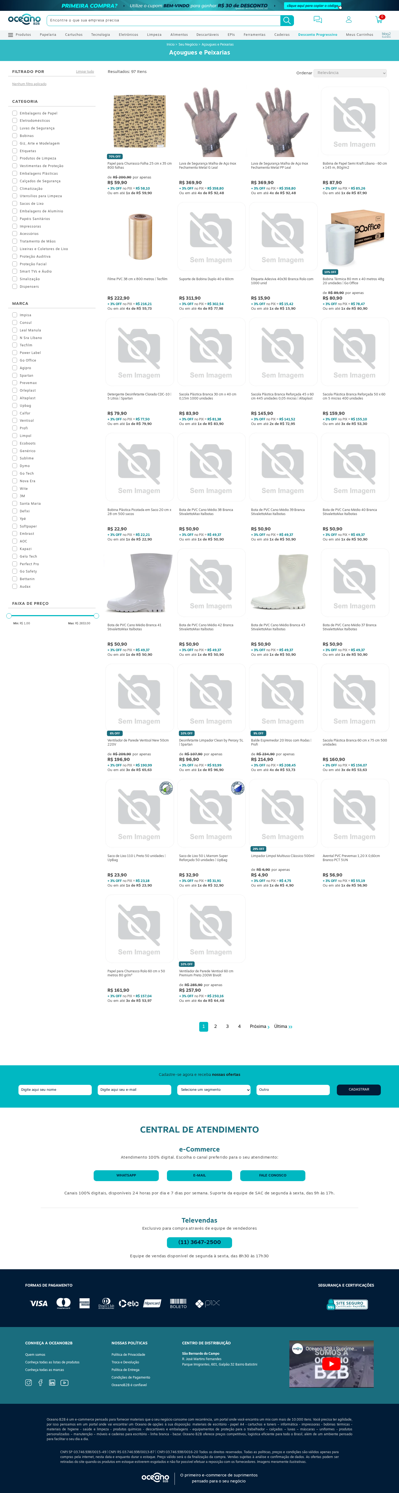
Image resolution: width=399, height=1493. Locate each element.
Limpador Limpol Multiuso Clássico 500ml (282, 856)
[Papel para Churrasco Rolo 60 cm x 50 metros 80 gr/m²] (139, 930)
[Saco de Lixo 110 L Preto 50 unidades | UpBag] (139, 814)
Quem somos (35, 1355)
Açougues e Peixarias (218, 44)
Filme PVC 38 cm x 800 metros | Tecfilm (137, 279)
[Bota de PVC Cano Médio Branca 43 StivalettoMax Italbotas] (283, 584)
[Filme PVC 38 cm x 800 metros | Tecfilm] (139, 237)
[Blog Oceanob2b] (386, 35)
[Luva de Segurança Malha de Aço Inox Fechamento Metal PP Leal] (283, 122)
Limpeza (154, 35)
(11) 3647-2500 (199, 1242)
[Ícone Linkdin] (52, 1384)
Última (280, 1027)
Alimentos (179, 35)
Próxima (258, 1027)
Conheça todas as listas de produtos (52, 1362)
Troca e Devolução (125, 1362)
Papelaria (48, 35)
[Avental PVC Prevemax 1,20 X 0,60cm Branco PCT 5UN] (355, 814)
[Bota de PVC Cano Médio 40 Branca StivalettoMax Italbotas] (355, 468)
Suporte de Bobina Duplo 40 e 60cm (206, 279)
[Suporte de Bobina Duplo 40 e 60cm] (211, 237)
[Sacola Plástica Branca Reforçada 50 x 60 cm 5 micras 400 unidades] (355, 353)
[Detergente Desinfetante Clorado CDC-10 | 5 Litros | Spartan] (139, 353)
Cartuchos (74, 35)
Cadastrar (359, 1089)
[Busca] (287, 20)
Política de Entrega (126, 1370)
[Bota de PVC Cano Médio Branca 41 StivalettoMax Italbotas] (139, 584)
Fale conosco (272, 1175)
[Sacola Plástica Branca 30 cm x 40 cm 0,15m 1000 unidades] (211, 353)
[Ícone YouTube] (64, 1385)
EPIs (231, 35)
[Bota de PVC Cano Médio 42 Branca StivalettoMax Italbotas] (211, 584)
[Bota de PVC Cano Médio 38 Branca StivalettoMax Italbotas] (211, 468)
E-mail (199, 1175)
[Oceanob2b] (24, 21)
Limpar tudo (85, 71)
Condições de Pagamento (131, 1377)
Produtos (23, 35)
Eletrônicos (128, 35)
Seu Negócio (188, 44)
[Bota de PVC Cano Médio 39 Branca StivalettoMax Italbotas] (283, 468)
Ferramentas (255, 35)
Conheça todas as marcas (44, 1370)
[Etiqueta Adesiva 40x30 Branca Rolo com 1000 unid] (283, 237)
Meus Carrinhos (359, 35)
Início (171, 44)
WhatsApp (126, 1175)
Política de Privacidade (128, 1355)
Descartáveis (208, 35)
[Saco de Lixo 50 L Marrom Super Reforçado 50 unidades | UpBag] (211, 814)
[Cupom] (199, 5)
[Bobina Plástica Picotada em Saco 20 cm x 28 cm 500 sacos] (139, 468)
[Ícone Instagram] (28, 1385)
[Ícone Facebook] (40, 1385)
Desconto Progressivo (317, 35)
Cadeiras (282, 35)
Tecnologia (100, 35)
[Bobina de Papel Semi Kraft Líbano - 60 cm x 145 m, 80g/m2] (355, 122)
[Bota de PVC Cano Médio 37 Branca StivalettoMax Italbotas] (355, 584)
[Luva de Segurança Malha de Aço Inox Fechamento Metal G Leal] (211, 122)
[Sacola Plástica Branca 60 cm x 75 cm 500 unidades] (355, 699)
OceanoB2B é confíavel (129, 1385)
